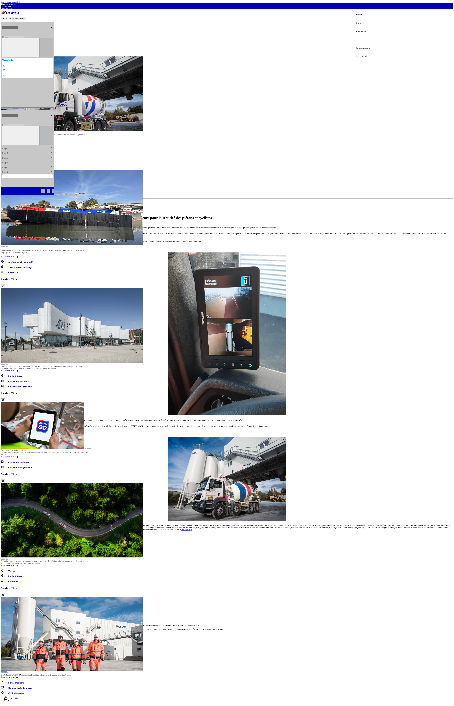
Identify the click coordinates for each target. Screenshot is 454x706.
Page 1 (27, 148)
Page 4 (27, 162)
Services (359, 23)
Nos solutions (361, 31)
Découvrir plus (8, 257)
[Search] (21, 47)
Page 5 (27, 167)
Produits (359, 15)
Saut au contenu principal (10, 2)
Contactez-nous (7, 9)
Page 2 (27, 153)
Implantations (6, 6)
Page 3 (27, 157)
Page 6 (27, 172)
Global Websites (9, 4)
